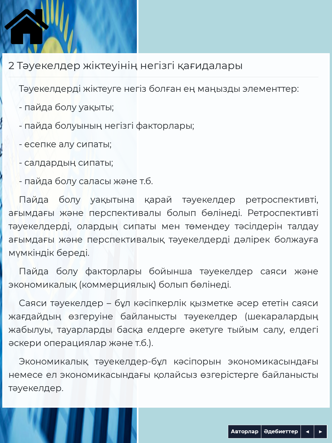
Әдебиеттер (281, 431)
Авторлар (244, 431)
